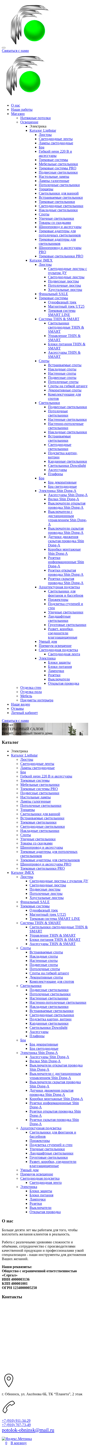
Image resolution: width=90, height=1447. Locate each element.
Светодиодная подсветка (58, 650)
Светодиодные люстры (66, 277)
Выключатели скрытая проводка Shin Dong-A (66, 530)
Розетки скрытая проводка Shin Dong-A (66, 581)
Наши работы (22, 109)
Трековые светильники (57, 202)
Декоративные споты (64, 390)
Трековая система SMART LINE (61, 313)
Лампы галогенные (54, 181)
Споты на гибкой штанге (67, 386)
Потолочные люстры (64, 285)
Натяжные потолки (35, 118)
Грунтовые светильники (67, 625)
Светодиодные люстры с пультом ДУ (59, 881)
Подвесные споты (62, 378)
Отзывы (17, 708)
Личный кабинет (24, 713)
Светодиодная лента (64, 654)
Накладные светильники (58, 210)
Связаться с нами (15, 51)
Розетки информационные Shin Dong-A (66, 562)
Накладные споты (62, 369)
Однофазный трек (62, 302)
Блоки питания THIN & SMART (55, 940)
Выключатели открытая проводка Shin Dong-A (66, 505)
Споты (44, 214)
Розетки (54, 675)
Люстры (45, 135)
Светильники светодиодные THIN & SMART (66, 327)
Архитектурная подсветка (59, 587)
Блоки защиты (59, 662)
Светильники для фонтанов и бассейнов (65, 593)
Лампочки (56, 671)
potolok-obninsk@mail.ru (28, 1430)
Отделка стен (30, 688)
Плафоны (55, 474)
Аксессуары (57, 470)
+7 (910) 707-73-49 (16, 1425)
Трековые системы (53, 160)
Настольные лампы (54, 176)
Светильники (49, 403)
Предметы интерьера (36, 700)
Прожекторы (58, 600)
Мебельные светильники (58, 164)
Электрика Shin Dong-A (57, 491)
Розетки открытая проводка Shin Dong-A (66, 572)
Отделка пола (31, 692)
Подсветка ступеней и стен (51, 1145)
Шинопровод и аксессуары (60, 227)
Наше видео (20, 704)
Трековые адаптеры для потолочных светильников (60, 233)
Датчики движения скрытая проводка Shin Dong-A (66, 541)
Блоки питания (60, 667)
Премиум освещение (55, 646)
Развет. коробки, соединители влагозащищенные (62, 633)
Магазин (18, 114)
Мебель (26, 696)
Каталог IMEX (41, 260)
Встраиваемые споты (64, 365)
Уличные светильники (56, 218)
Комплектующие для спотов (52, 981)
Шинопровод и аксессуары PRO (45, 864)
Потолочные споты (63, 382)
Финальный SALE (53, 294)
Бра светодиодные (62, 486)
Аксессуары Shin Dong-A (68, 495)
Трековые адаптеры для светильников (57, 241)
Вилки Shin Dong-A (63, 499)
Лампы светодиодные (56, 143)
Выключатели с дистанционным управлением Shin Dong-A (67, 518)
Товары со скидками (55, 223)
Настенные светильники (67, 419)
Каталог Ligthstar (43, 130)
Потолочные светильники (59, 185)
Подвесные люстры (63, 281)
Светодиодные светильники (61, 206)
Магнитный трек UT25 (66, 306)
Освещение (29, 122)
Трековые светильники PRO (61, 256)
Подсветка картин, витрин (51, 1019)
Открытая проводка (63, 683)
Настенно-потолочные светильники (66, 426)
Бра (41, 147)
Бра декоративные (62, 482)
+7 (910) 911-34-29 (16, 1421)
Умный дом (48, 641)
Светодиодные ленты (56, 139)
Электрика (47, 658)
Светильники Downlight (67, 466)
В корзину (19, 1443)
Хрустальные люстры (65, 290)
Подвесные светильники (58, 172)
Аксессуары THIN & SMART (53, 944)
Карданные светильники (67, 461)
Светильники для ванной (59, 193)
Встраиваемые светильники (61, 197)
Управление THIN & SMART (53, 935)
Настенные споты (62, 373)
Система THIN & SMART (59, 319)
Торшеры (46, 189)
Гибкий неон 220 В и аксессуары (55, 153)
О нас (15, 105)
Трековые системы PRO (57, 168)
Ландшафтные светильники (59, 618)
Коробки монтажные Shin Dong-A (64, 551)
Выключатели (59, 679)
